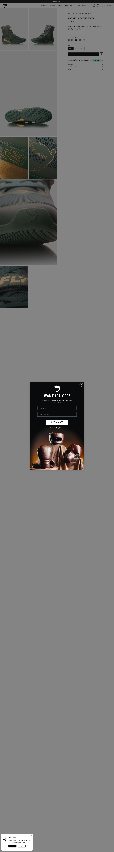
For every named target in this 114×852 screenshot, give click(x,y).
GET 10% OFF (57, 422)
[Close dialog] (81, 384)
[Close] (31, 835)
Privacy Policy (24, 842)
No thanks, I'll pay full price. (57, 428)
